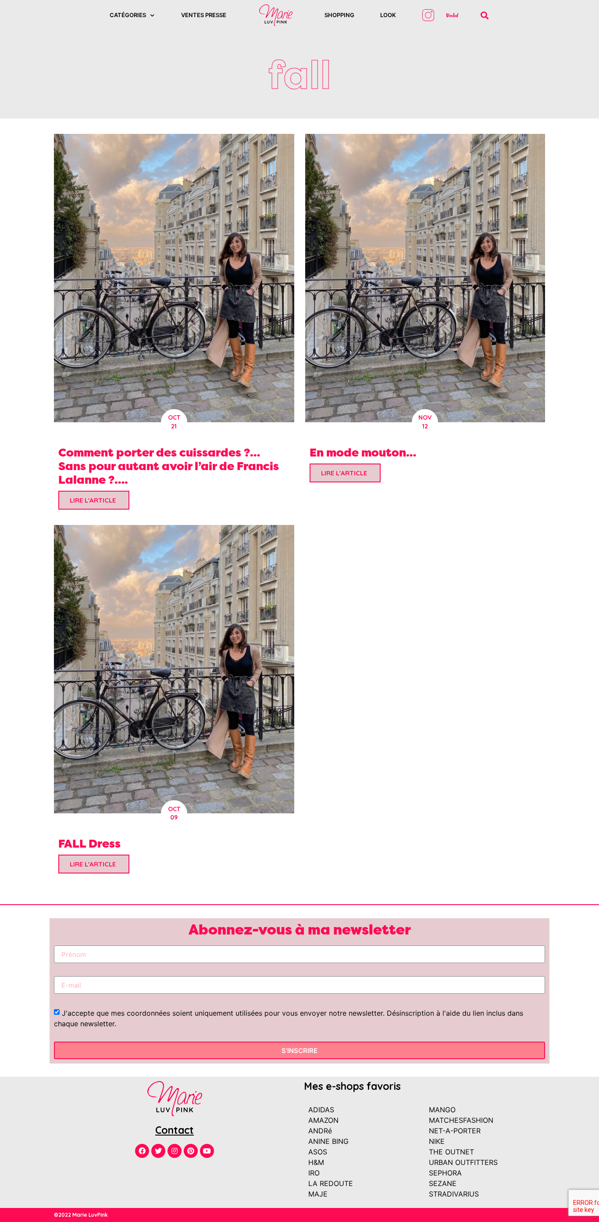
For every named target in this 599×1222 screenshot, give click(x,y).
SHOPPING (339, 14)
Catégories (128, 14)
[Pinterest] (191, 1151)
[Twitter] (158, 1151)
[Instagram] (175, 1151)
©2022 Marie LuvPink (81, 1214)
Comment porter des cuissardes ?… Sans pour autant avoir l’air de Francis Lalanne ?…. (168, 466)
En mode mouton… (363, 452)
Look (388, 14)
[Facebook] (142, 1151)
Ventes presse (203, 14)
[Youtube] (207, 1151)
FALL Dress (89, 843)
